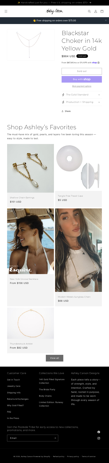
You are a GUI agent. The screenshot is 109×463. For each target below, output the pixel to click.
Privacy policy (73, 456)
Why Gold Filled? (15, 405)
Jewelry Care (13, 386)
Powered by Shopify (41, 456)
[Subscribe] (55, 438)
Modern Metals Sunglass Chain (74, 297)
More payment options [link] (81, 86)
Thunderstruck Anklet (21, 344)
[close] (105, 20)
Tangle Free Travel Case (70, 196)
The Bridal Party (47, 389)
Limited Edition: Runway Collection (51, 404)
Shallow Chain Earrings (22, 198)
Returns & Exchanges (17, 399)
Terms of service (89, 456)
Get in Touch (13, 379)
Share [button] (68, 111)
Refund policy (58, 456)
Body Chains (45, 396)
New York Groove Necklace (24, 279)
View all (54, 358)
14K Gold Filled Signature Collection (51, 381)
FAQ (9, 412)
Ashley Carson (27, 456)
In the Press (13, 418)
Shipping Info (14, 392)
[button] (6, 11)
